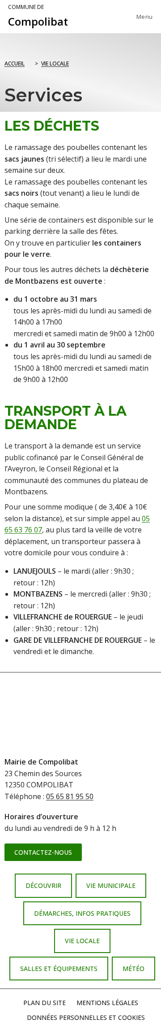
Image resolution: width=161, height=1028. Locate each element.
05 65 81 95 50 (69, 796)
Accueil (14, 63)
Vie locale (55, 63)
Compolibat (38, 16)
